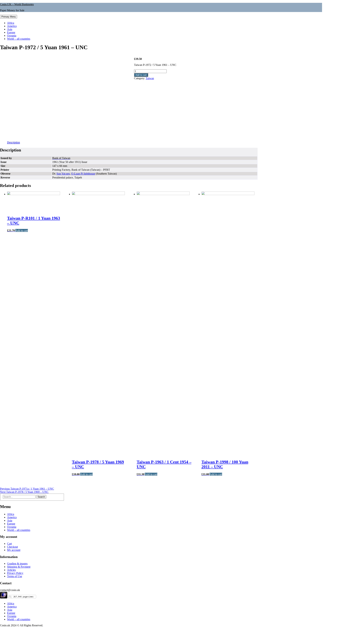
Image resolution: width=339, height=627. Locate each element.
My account (13, 549)
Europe (11, 32)
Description (13, 142)
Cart (9, 543)
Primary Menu (8, 16)
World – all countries (18, 38)
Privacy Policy (15, 573)
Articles (11, 569)
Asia (9, 29)
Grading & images (17, 563)
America (12, 26)
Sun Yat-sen (63, 173)
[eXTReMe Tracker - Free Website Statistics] (3, 597)
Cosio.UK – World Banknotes (17, 4)
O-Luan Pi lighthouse (83, 173)
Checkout (12, 546)
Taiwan (150, 78)
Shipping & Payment (18, 566)
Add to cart (141, 75)
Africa (10, 22)
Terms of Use (14, 576)
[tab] (13, 142)
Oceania (11, 35)
